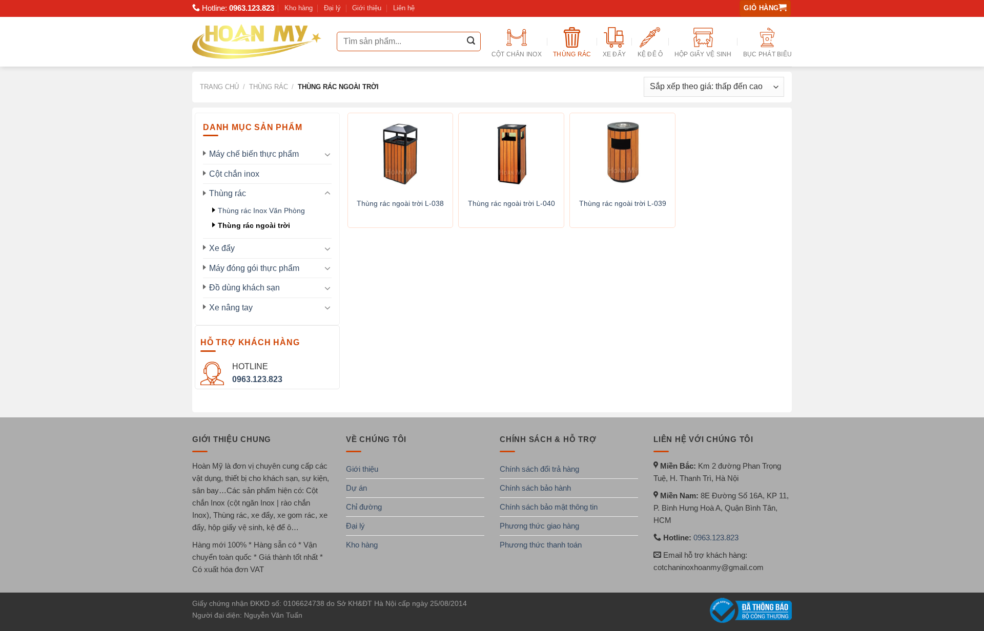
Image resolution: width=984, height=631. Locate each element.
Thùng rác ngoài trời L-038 (400, 203)
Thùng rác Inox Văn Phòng (261, 210)
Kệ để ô (650, 54)
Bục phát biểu (767, 54)
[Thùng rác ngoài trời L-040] (511, 152)
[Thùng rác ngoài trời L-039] (622, 152)
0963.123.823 (251, 8)
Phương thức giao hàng (539, 525)
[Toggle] (327, 154)
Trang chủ (219, 87)
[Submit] (471, 41)
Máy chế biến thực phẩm (254, 154)
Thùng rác (572, 54)
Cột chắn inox (516, 54)
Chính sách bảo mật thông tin (549, 506)
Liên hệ (404, 8)
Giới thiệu (366, 8)
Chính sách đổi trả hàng (539, 469)
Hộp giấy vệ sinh (703, 54)
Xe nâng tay (231, 307)
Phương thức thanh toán (541, 544)
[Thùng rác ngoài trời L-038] (400, 152)
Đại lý (332, 8)
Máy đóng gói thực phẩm (254, 268)
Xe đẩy (614, 54)
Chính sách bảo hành (535, 487)
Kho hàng (298, 8)
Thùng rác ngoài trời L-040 (511, 203)
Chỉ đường (364, 506)
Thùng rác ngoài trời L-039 (622, 203)
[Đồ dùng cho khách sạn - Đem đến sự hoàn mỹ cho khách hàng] (256, 41)
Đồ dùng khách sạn (244, 287)
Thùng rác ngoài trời (254, 225)
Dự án (356, 487)
